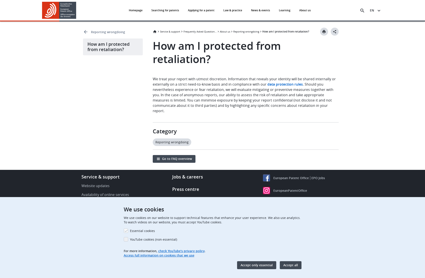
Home (155, 31)
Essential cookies (142, 231)
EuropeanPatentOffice (290, 190)
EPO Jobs (318, 178)
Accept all (290, 265)
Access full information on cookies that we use (159, 255)
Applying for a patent (201, 10)
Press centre (185, 189)
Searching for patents (165, 10)
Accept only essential (257, 265)
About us (305, 10)
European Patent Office (291, 178)
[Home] (59, 10)
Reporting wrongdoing (108, 32)
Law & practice (232, 10)
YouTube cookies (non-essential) (153, 239)
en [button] (372, 10)
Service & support (170, 31)
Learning (284, 10)
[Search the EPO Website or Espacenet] (362, 11)
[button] (77, 10)
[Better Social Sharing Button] (335, 32)
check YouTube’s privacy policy (181, 251)
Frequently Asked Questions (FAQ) (200, 31)
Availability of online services (105, 194)
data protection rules (285, 84)
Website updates (95, 185)
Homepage (136, 10)
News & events (260, 10)
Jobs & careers (187, 177)
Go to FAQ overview (177, 159)
